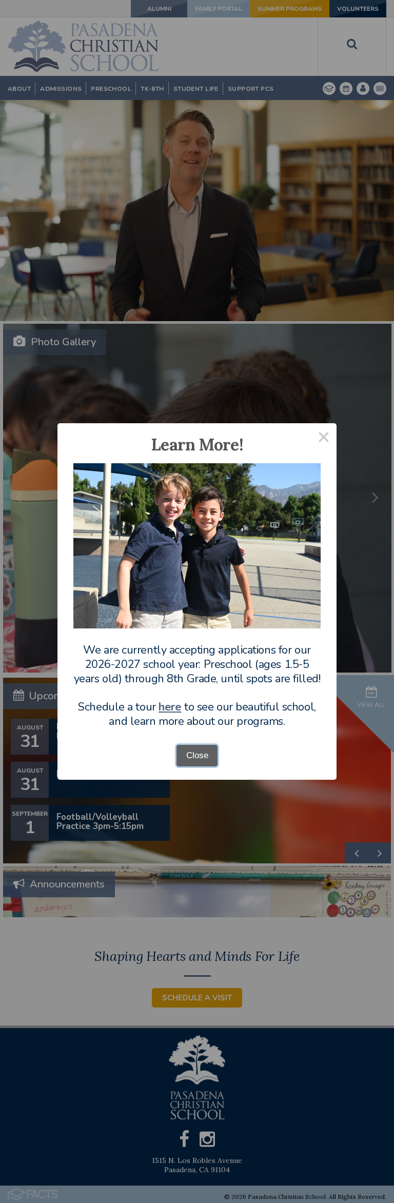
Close (197, 755)
